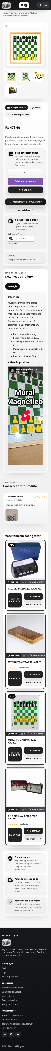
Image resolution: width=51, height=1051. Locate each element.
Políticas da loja (9, 1019)
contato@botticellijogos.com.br (17, 1023)
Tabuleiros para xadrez (13, 987)
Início (5, 13)
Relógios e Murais (18, 13)
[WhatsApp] (4, 1034)
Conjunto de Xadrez (11, 991)
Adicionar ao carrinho (25, 181)
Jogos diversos (9, 996)
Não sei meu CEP (14, 243)
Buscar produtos (10, 976)
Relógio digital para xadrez (24, 588)
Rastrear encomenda (12, 1015)
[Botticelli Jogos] (6, 5)
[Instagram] (11, 1034)
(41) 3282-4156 (9, 1028)
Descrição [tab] (12, 286)
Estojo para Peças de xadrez (24, 662)
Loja (4, 972)
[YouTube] (18, 1034)
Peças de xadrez (10, 1000)
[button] (6, 26)
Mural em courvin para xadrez (22, 741)
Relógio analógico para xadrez (22, 817)
